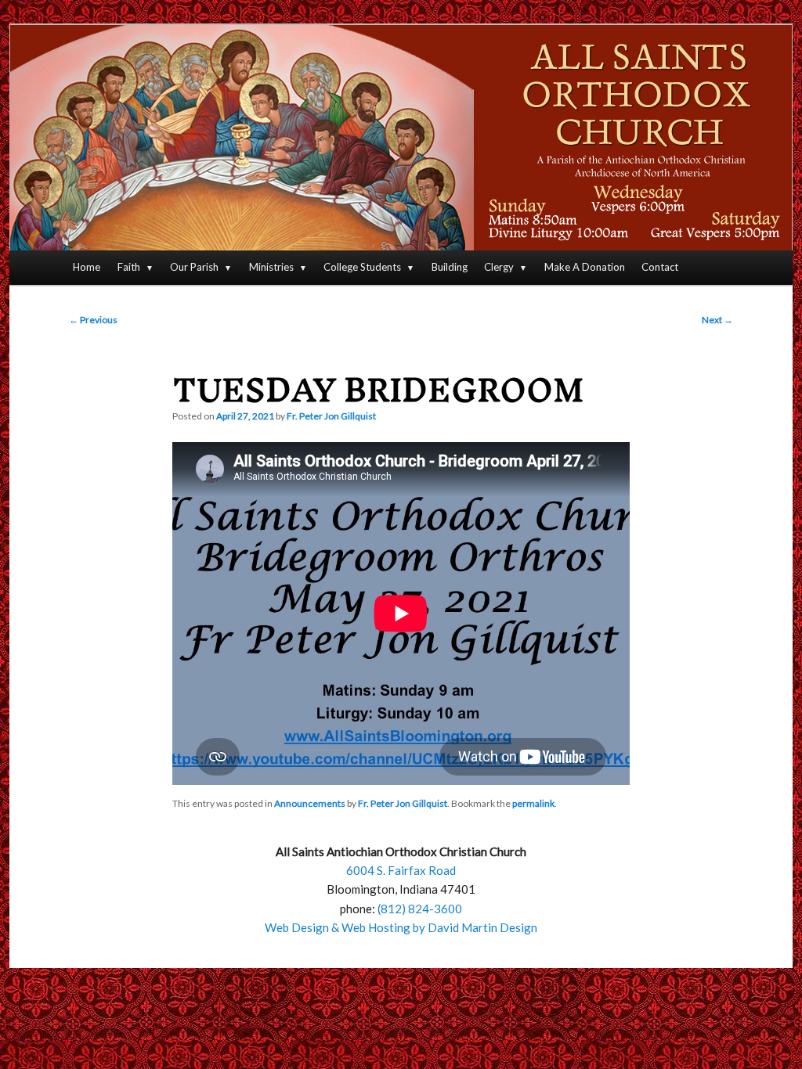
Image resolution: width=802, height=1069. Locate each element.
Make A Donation (584, 267)
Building (450, 267)
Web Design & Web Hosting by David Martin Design (401, 927)
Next (717, 320)
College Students (362, 267)
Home (86, 267)
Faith (128, 267)
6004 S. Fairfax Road (401, 870)
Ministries (271, 267)
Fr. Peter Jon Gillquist (331, 416)
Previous (93, 320)
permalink (533, 803)
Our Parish (194, 267)
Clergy (499, 267)
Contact (659, 267)
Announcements (309, 803)
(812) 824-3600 (420, 909)
